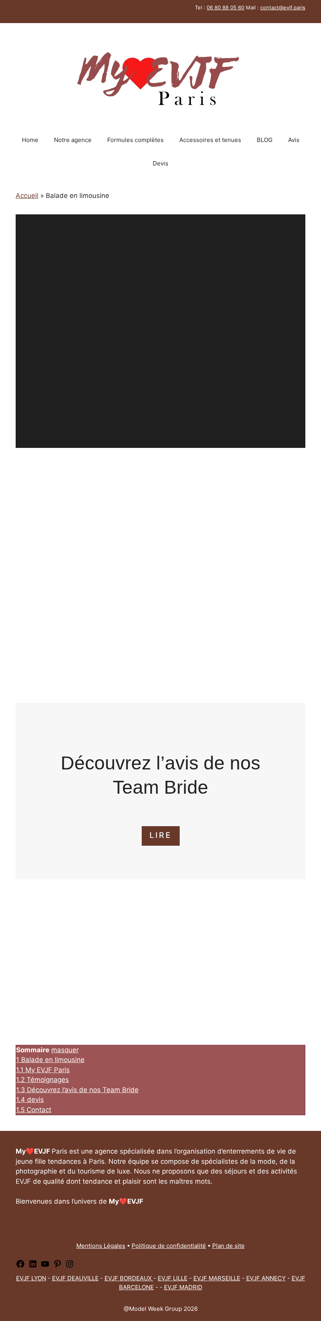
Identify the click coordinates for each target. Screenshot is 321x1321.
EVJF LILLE (173, 1278)
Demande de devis (160, 659)
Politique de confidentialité (169, 1245)
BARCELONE (136, 1287)
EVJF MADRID (183, 1287)
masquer (65, 1050)
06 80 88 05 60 (225, 7)
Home (30, 140)
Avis (293, 140)
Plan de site (228, 1245)
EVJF (298, 1278)
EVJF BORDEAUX (129, 1278)
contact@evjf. (277, 7)
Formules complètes (135, 140)
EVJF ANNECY (266, 1278)
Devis (160, 163)
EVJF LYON (31, 1278)
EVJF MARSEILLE (216, 1278)
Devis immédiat (161, 399)
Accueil (27, 195)
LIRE (161, 835)
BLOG (264, 140)
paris (299, 7)
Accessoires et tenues (210, 140)
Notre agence (73, 140)
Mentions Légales (100, 1245)
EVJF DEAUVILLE (75, 1278)
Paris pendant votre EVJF (116, 528)
